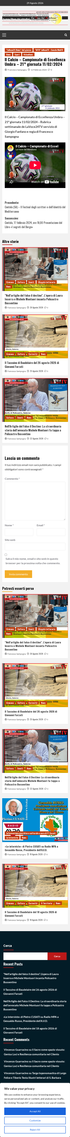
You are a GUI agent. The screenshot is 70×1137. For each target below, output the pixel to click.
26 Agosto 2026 (36, 307)
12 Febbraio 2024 (39, 70)
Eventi (31, 282)
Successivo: (33, 222)
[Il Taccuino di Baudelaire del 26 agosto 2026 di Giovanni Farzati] (35, 336)
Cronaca (10, 282)
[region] (35, 1110)
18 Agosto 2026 (36, 854)
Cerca (7, 945)
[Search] (66, 35)
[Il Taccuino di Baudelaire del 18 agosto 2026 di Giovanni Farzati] (35, 886)
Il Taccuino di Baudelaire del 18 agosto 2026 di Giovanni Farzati (31, 913)
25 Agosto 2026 (36, 371)
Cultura (21, 282)
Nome (9, 525)
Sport (17, 54)
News (8, 54)
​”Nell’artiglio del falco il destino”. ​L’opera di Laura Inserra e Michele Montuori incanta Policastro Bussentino (34, 299)
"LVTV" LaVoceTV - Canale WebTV (49, 49)
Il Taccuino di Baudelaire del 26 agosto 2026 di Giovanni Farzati (32, 365)
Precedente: (35, 207)
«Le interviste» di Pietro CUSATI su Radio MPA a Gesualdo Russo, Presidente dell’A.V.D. (31, 848)
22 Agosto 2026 (36, 438)
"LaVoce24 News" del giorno (18, 49)
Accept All (35, 1111)
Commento (12, 478)
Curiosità (33, 354)
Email (41, 525)
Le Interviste (12, 837)
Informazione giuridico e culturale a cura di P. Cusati (31, 833)
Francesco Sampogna (17, 70)
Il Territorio (46, 903)
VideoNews (28, 54)
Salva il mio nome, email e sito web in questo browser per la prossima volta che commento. (33, 561)
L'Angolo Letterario (46, 282)
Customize (35, 1120)
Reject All (35, 1129)
